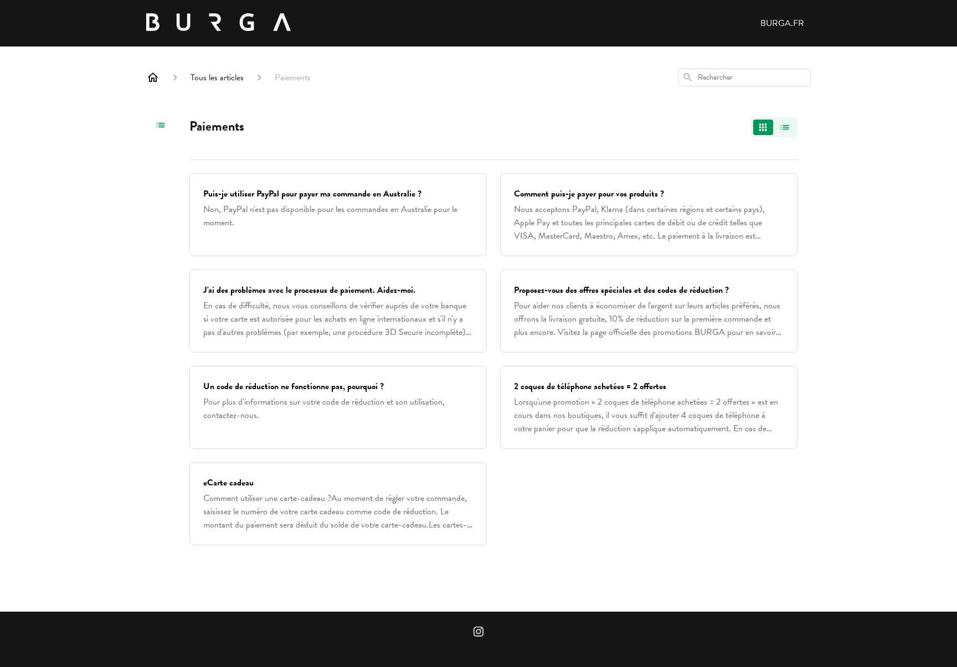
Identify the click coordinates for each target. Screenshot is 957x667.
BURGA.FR (782, 23)
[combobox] (744, 77)
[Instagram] (478, 632)
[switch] (774, 127)
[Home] (153, 77)
